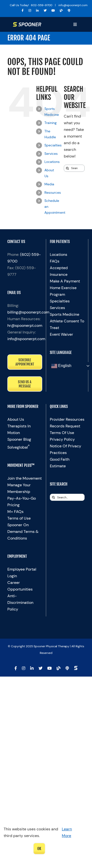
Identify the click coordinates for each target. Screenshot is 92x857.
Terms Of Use (62, 432)
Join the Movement (24, 478)
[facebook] (23, 10)
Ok (39, 848)
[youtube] (53, 10)
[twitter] (45, 10)
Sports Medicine (64, 314)
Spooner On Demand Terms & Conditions (23, 531)
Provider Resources (67, 419)
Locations (52, 161)
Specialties (53, 145)
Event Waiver (61, 334)
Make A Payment (65, 281)
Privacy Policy (62, 439)
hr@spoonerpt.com (24, 325)
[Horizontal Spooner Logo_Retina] (27, 24)
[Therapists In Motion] (69, 10)
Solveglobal (18, 447)
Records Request (65, 426)
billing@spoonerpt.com (28, 312)
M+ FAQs (15, 511)
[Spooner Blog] (61, 10)
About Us (15, 419)
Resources (52, 192)
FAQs (54, 261)
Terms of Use (19, 518)
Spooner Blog (19, 439)
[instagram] (29, 10)
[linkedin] (37, 10)
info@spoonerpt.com (26, 338)
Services (51, 153)
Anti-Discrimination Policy (20, 602)
